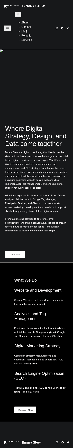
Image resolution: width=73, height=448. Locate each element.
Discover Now (25, 410)
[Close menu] (18, 14)
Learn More (15, 254)
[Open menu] (7, 28)
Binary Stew (33, 6)
